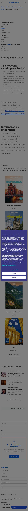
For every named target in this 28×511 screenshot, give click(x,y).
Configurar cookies (14, 269)
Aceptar (14, 277)
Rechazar (14, 273)
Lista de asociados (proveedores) (9, 265)
